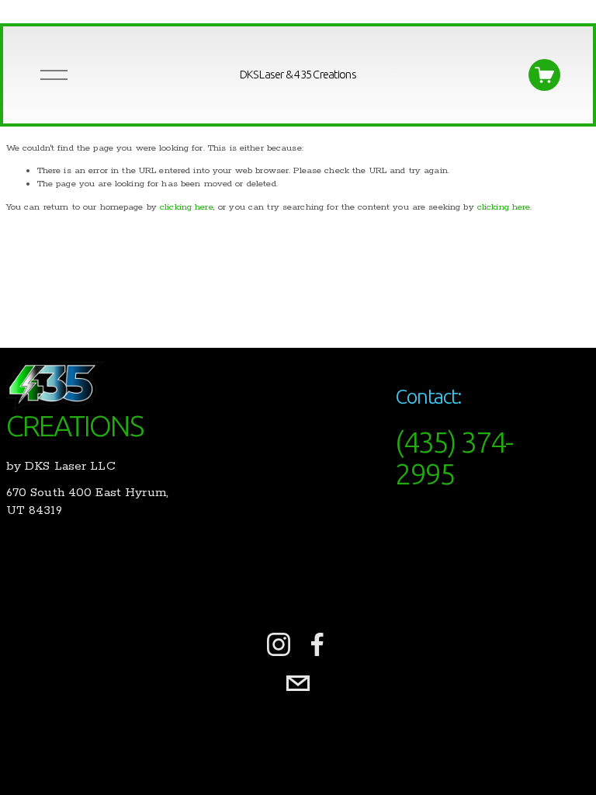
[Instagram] (278, 644)
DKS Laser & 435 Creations (298, 74)
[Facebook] (317, 644)
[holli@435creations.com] (298, 683)
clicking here (186, 207)
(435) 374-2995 (453, 457)
